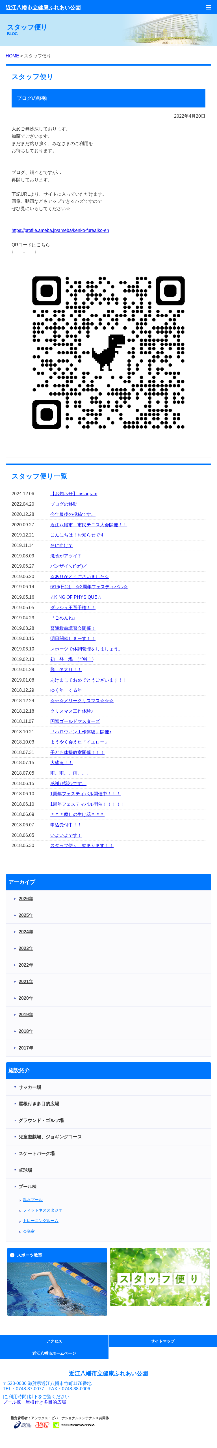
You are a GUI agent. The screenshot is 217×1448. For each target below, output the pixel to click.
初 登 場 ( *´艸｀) (72, 659)
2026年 (26, 898)
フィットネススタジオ (42, 1210)
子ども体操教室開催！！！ (77, 752)
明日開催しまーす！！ (73, 638)
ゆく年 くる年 (66, 690)
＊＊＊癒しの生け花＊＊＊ (77, 814)
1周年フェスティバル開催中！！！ (85, 793)
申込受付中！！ (66, 824)
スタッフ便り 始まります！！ (82, 845)
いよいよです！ (66, 835)
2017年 (26, 1048)
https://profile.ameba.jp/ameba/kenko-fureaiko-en (60, 230)
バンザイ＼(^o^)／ (68, 566)
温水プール (33, 1199)
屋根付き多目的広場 (45, 1402)
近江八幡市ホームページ (54, 1353)
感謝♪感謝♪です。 (68, 783)
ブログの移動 (63, 504)
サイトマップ (163, 1341)
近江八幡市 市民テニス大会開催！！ (88, 524)
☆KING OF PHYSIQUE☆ (75, 597)
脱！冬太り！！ (66, 669)
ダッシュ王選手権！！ (73, 607)
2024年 (26, 931)
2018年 (26, 1031)
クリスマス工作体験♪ (71, 711)
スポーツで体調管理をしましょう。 (86, 649)
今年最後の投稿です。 (73, 514)
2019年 (26, 1014)
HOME (12, 55)
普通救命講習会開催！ (73, 628)
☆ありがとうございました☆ (79, 576)
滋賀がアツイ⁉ (65, 555)
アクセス (54, 1341)
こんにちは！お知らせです (77, 535)
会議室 (29, 1231)
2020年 (26, 998)
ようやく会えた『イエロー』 (79, 742)
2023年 (26, 948)
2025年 (26, 915)
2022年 (26, 965)
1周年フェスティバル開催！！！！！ (87, 804)
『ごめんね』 (63, 617)
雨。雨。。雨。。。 (70, 773)
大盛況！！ (61, 762)
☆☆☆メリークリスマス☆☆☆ (82, 700)
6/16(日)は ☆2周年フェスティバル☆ (89, 586)
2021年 (26, 981)
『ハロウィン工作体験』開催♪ (80, 731)
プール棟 (12, 1402)
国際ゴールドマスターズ (75, 721)
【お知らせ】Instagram (73, 493)
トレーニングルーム (40, 1220)
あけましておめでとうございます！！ (88, 680)
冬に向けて (61, 545)
